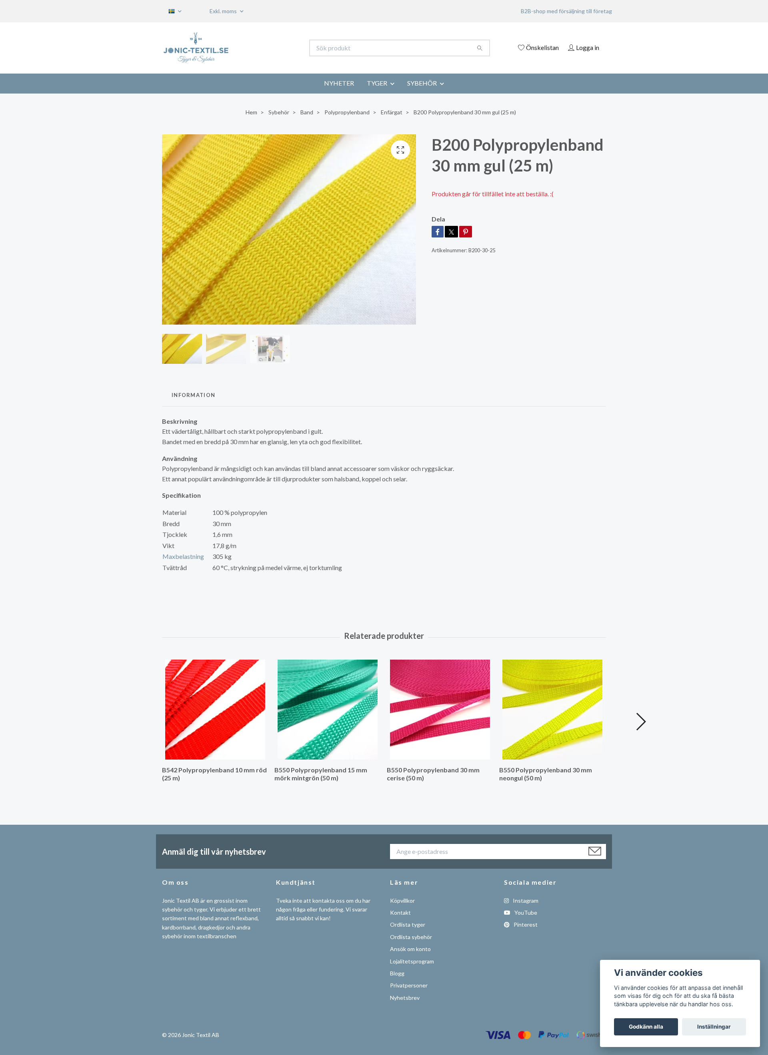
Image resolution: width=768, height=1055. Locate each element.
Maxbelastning (183, 556)
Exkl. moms (224, 11)
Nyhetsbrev (405, 997)
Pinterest (525, 924)
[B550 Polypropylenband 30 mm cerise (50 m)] (440, 710)
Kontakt (400, 912)
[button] (640, 721)
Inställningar (714, 1026)
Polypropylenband (347, 112)
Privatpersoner (409, 985)
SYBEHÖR (422, 83)
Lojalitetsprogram (412, 961)
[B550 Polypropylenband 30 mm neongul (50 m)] (552, 710)
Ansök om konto (410, 948)
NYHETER (339, 83)
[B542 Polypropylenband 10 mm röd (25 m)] (215, 710)
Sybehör (278, 112)
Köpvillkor (402, 900)
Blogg (397, 973)
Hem (251, 112)
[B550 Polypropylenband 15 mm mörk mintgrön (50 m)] (327, 710)
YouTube (525, 912)
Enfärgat (391, 112)
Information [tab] (193, 395)
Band (306, 112)
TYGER (377, 83)
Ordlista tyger (407, 924)
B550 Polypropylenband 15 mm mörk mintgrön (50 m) (320, 774)
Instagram (525, 900)
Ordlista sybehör (411, 936)
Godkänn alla (646, 1026)
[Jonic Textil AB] (273, 48)
